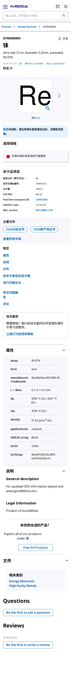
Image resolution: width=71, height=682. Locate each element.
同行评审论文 (12, 283)
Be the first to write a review (29, 646)
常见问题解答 (10, 294)
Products (6, 26)
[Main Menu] (5, 6)
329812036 (42, 199)
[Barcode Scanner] (57, 6)
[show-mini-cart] (65, 6)
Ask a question (55, 63)
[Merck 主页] (19, 6)
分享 (65, 38)
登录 (5, 129)
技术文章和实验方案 (16, 276)
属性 (6, 255)
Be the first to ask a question (28, 612)
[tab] (10, 26)
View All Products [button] (35, 547)
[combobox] (35, 15)
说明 (6, 262)
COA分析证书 (15, 229)
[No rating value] (11, 63)
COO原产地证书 (44, 229)
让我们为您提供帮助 (19, 334)
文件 (6, 269)
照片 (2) (36, 117)
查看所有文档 (12, 239)
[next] (59, 96)
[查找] (63, 16)
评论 (6, 304)
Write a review (34, 63)
